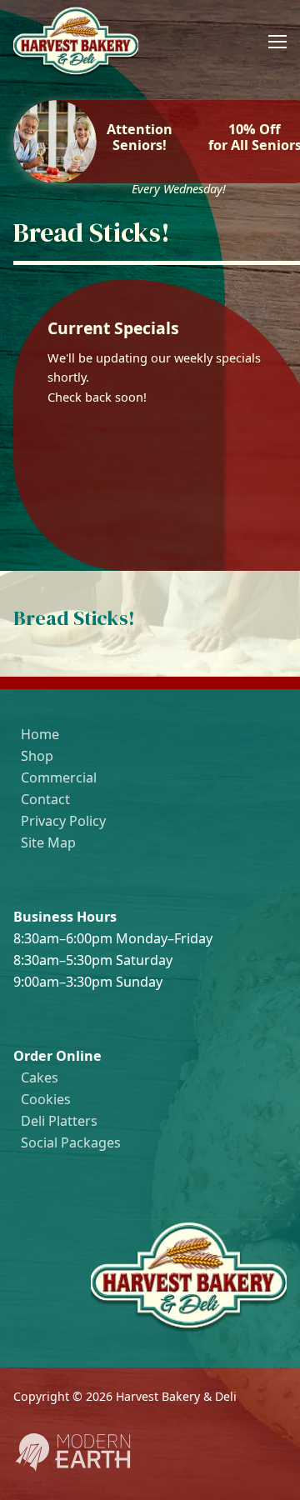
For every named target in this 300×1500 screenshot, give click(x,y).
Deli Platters (59, 1121)
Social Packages (71, 1142)
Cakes (39, 1077)
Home (40, 734)
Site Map (48, 842)
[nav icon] (277, 41)
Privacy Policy (63, 821)
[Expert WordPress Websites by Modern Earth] (72, 1468)
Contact (45, 799)
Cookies (46, 1099)
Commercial (59, 777)
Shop (37, 756)
